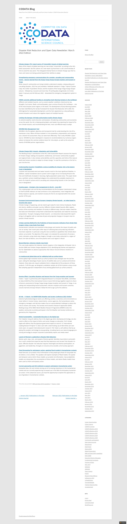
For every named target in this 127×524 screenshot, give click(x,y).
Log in (86, 498)
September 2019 (89, 283)
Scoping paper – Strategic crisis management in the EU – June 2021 (40, 187)
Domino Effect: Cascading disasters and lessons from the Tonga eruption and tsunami (46, 276)
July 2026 (87, 107)
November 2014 (89, 386)
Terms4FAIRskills (89, 482)
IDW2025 (87, 469)
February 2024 (89, 172)
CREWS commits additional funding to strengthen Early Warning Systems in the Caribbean (48, 100)
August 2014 (88, 391)
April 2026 (87, 113)
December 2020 (89, 250)
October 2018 (88, 308)
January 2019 (88, 301)
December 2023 (89, 174)
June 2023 (87, 187)
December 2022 (89, 198)
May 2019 (87, 292)
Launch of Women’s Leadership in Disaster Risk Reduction (37, 337)
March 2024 (88, 169)
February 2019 (89, 299)
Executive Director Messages (93, 458)
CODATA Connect (89, 426)
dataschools (88, 444)
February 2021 (89, 245)
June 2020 (87, 263)
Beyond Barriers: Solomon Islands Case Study (33, 243)
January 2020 (88, 274)
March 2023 (88, 192)
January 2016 (88, 364)
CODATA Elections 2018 (91, 431)
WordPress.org (89, 505)
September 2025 (89, 129)
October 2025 (88, 127)
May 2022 (87, 214)
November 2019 (89, 279)
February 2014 (89, 402)
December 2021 (89, 223)
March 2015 (88, 382)
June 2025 (87, 136)
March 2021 (88, 243)
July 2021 (87, 234)
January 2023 (88, 196)
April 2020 (87, 268)
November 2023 (89, 176)
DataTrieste (88, 447)
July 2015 (87, 377)
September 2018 (89, 310)
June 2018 (87, 317)
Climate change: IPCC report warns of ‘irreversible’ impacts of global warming (44, 64)
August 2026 (88, 104)
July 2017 (87, 337)
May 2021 (87, 239)
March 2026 (88, 116)
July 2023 (87, 185)
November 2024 (89, 151)
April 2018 (87, 321)
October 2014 (88, 388)
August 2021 (88, 232)
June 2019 (87, 290)
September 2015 (89, 373)
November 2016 (89, 350)
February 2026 (89, 118)
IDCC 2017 (87, 464)
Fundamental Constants (91, 460)
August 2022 (88, 207)
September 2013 (89, 411)
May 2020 (87, 265)
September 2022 (89, 205)
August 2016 (88, 357)
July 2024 (87, 160)
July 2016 (87, 359)
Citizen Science (89, 424)
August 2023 (88, 183)
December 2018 (89, 303)
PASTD (87, 473)
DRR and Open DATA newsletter (41, 384)
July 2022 (87, 210)
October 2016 (88, 353)
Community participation (92, 440)
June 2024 (87, 163)
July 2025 (87, 134)
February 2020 (89, 272)
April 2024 (87, 167)
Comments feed (89, 503)
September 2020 (89, 257)
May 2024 (87, 165)
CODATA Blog (27, 9)
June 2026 (87, 109)
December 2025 (89, 122)
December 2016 (89, 348)
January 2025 (88, 147)
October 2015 (88, 371)
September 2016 (89, 355)
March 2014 (88, 400)
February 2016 (89, 362)
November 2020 (89, 252)
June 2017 (87, 339)
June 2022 (87, 212)
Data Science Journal (90, 442)
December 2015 (89, 366)
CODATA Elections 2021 (91, 433)
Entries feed (88, 500)
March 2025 (88, 142)
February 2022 (89, 221)
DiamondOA (88, 449)
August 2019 (88, 286)
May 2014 (87, 395)
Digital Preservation (90, 451)
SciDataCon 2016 (89, 478)
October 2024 (88, 154)
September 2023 (89, 180)
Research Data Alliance (91, 476)
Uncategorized (89, 487)
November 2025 (89, 125)
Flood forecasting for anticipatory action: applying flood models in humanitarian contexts (48, 350)
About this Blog (31, 18)
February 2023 (89, 194)
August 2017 (88, 335)
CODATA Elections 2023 (91, 435)
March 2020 (88, 270)
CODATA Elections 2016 (91, 429)
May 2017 (87, 342)
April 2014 (87, 397)
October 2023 (88, 178)
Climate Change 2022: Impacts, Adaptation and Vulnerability (38, 151)
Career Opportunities (91, 422)
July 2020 (87, 261)
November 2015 (89, 368)
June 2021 (87, 236)
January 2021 (88, 248)
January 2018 (88, 326)
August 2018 (88, 312)
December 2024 (89, 149)
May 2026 (87, 111)
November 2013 (89, 406)
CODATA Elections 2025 (91, 438)
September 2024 (89, 156)
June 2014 (87, 393)
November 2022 (89, 201)
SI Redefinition (89, 480)
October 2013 (88, 409)
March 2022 (88, 219)
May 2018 (87, 319)
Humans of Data (89, 462)
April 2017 (87, 344)
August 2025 (88, 131)
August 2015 (88, 375)
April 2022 (87, 216)
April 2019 (87, 295)
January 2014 (88, 404)
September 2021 (89, 230)
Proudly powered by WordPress (27, 516)
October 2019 (88, 281)
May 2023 (87, 189)
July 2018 (87, 315)
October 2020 (88, 254)
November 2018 (89, 306)
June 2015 (87, 380)
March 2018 (88, 324)
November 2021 (89, 225)
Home (20, 18)
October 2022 (88, 203)
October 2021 (88, 227)
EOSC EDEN (88, 456)
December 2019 (89, 277)
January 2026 (88, 120)
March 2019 (88, 297)
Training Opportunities (91, 485)
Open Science (88, 471)
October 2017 (88, 330)
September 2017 (89, 333)
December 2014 (89, 384)
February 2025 (89, 145)
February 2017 (89, 346)
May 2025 (87, 138)
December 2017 (89, 328)
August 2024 (88, 158)
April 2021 (87, 241)
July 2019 (87, 288)
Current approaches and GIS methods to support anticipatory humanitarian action (45, 366)
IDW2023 (87, 467)
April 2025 (87, 140)
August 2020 (88, 259)
